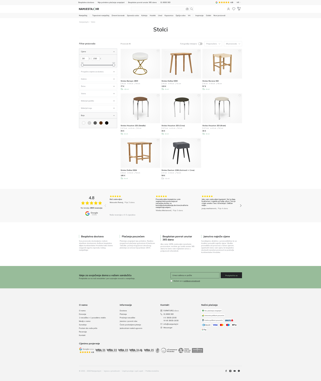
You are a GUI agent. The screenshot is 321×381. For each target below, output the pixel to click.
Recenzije (83, 332)
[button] (228, 9)
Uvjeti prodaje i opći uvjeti (132, 371)
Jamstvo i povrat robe (128, 321)
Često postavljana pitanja (130, 325)
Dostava (123, 310)
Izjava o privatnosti (112, 371)
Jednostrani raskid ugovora (131, 328)
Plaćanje (123, 314)
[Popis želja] (233, 9)
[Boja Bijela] (83, 123)
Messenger (168, 327)
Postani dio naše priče (88, 328)
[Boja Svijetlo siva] (89, 123)
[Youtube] (235, 371)
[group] (127, 203)
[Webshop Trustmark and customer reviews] (197, 350)
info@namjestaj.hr (171, 324)
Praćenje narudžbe (127, 318)
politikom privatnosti (192, 281)
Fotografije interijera (188, 44)
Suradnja (83, 325)
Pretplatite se (231, 275)
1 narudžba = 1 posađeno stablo (92, 318)
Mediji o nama (84, 321)
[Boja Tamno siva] (95, 123)
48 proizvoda (231, 44)
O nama (82, 310)
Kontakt (82, 335)
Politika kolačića (152, 371)
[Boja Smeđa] (101, 123)
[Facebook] (227, 371)
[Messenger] (240, 371)
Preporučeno (211, 44)
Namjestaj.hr (84, 22)
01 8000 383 (169, 314)
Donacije (82, 314)
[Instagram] (231, 371)
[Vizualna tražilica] (187, 9)
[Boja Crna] (106, 123)
